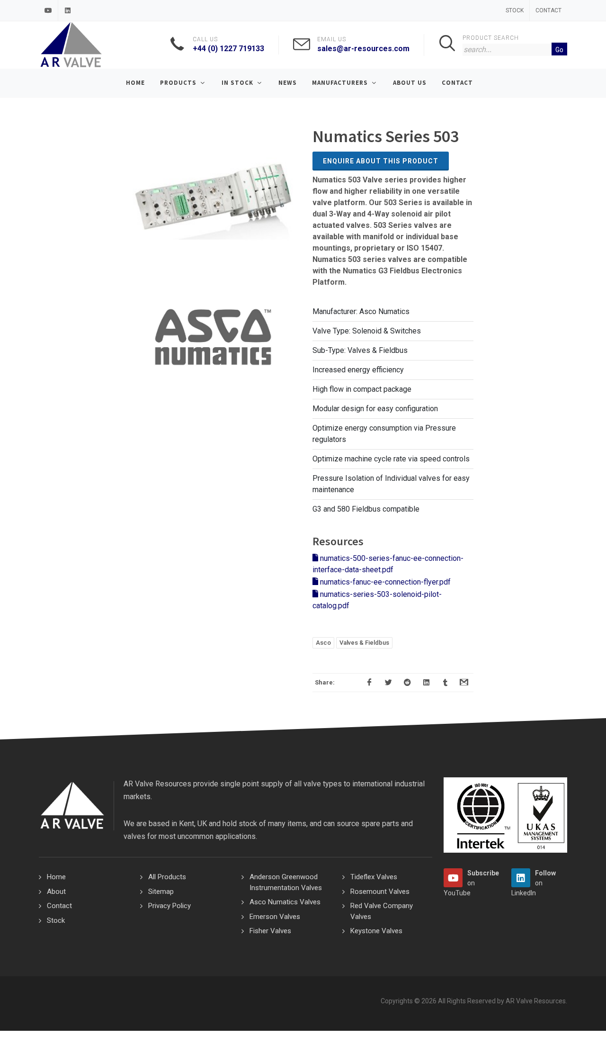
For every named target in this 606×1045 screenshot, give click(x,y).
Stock (515, 10)
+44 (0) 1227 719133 (228, 48)
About (56, 891)
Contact (548, 10)
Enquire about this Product (380, 161)
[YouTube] (48, 10)
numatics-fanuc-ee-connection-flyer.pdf (384, 581)
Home (56, 877)
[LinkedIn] (67, 10)
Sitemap (161, 891)
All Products (167, 877)
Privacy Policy (169, 905)
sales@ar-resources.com (363, 48)
